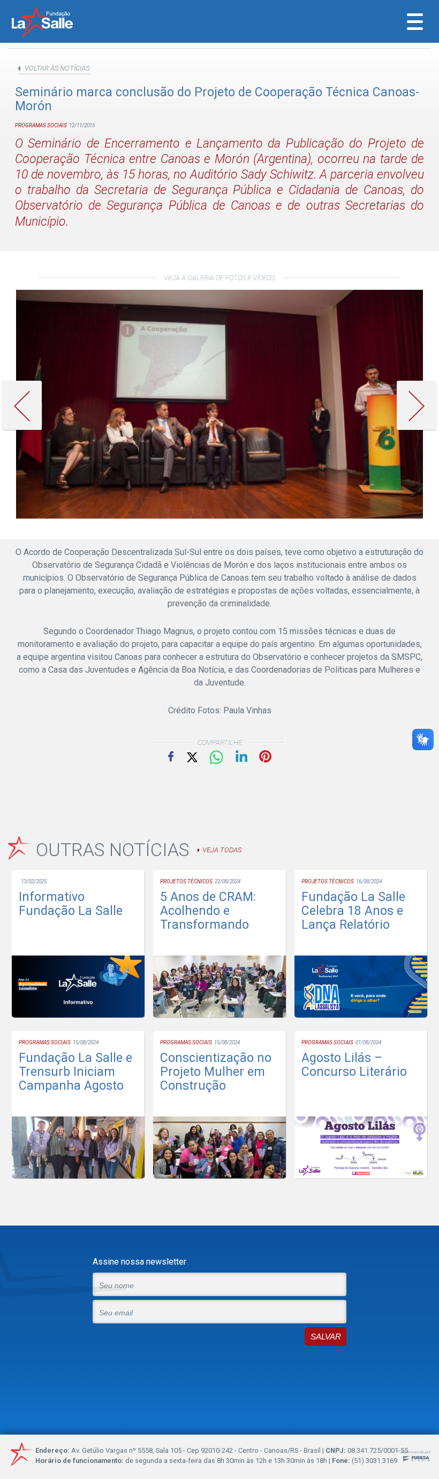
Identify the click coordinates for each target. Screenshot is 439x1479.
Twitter (191, 756)
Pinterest (265, 756)
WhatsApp (216, 757)
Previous (26, 405)
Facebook (170, 756)
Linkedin (241, 756)
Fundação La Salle (57, 23)
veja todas (221, 850)
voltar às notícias (57, 68)
